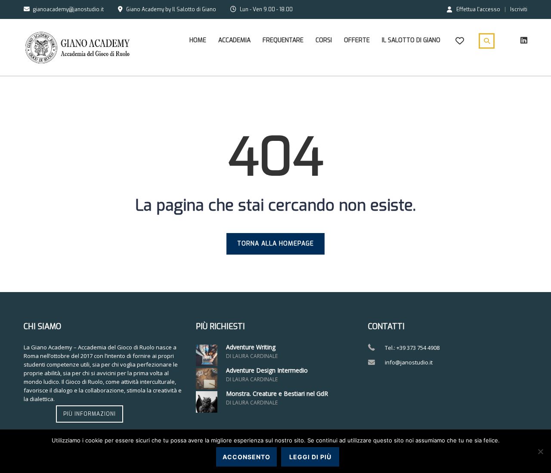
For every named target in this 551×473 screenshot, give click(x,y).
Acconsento (246, 457)
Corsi (324, 40)
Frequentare (283, 40)
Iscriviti (518, 9)
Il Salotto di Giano (411, 40)
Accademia (234, 40)
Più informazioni (89, 414)
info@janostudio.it (409, 362)
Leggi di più (310, 457)
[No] (540, 451)
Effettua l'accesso (478, 9)
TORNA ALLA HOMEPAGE (275, 244)
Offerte (357, 40)
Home (197, 40)
